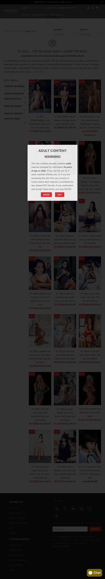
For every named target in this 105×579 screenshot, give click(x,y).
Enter (46, 195)
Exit (60, 195)
